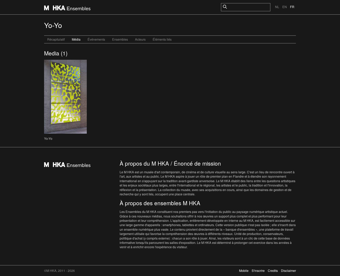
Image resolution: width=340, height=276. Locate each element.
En (284, 7)
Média (76, 39)
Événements (96, 39)
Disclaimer (288, 270)
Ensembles (120, 39)
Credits (273, 270)
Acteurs (140, 39)
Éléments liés (162, 39)
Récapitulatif (56, 39)
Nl (277, 7)
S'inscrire (258, 270)
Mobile (244, 270)
